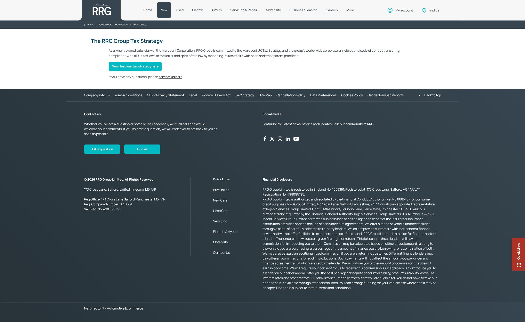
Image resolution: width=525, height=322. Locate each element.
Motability (220, 242)
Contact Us (221, 252)
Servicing (220, 221)
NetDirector (93, 308)
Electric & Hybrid (225, 231)
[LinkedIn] (287, 138)
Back (90, 24)
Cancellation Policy (290, 95)
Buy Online (221, 190)
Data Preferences (323, 95)
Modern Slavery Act (216, 95)
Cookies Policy (352, 95)
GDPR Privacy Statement (165, 95)
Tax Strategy (244, 95)
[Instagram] (280, 138)
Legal (193, 95)
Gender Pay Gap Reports (386, 95)
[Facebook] (264, 138)
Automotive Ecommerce (125, 308)
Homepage (121, 24)
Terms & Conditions (127, 95)
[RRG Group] (101, 10)
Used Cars (220, 210)
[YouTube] (296, 139)
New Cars (220, 200)
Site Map (265, 95)
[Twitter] (272, 138)
